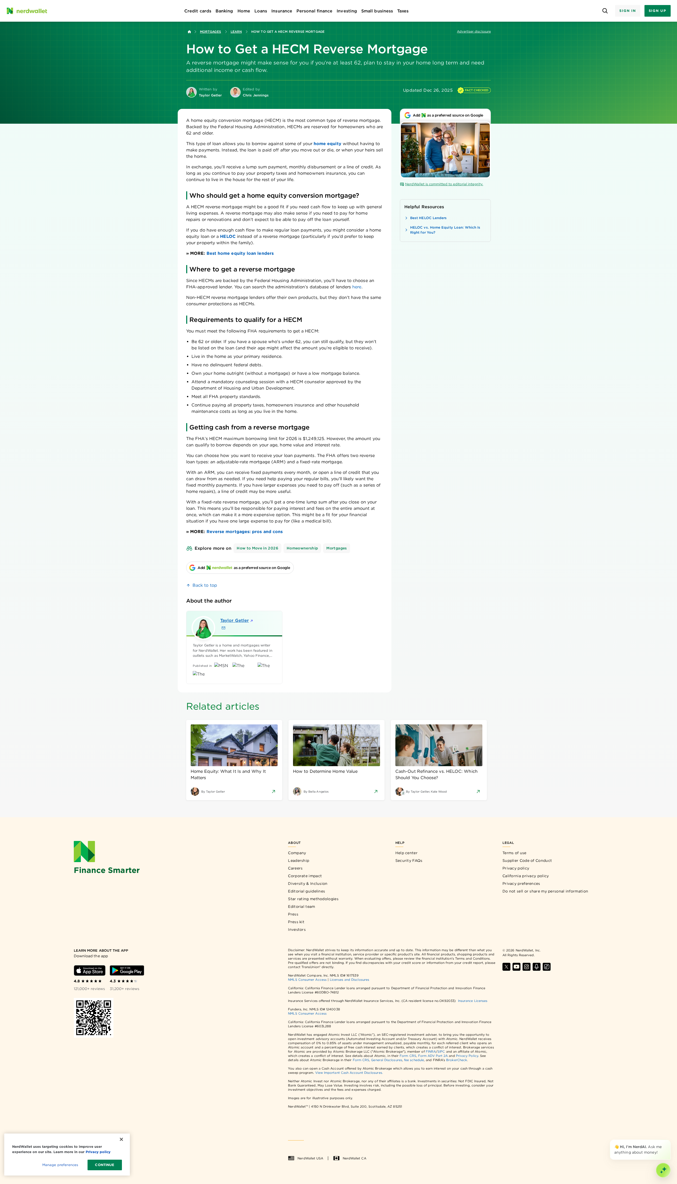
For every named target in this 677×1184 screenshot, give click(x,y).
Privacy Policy (467, 1056)
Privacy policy (515, 868)
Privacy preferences (521, 883)
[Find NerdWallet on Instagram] (526, 967)
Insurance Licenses (472, 1001)
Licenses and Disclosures (349, 980)
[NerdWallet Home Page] (26, 11)
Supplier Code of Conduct (527, 860)
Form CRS (408, 1056)
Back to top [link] (205, 585)
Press (293, 914)
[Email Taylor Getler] (223, 628)
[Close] (669, 1140)
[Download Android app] (127, 970)
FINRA (431, 1051)
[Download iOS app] (90, 970)
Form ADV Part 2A (433, 1056)
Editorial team (301, 906)
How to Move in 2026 (257, 548)
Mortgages (210, 32)
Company (297, 853)
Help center (406, 853)
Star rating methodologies (313, 899)
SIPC (441, 1051)
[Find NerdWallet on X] (506, 967)
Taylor (234, 620)
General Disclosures (386, 1060)
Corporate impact (305, 876)
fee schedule (414, 1060)
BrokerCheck (456, 1060)
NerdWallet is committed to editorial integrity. (444, 184)
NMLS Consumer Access (307, 980)
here (356, 286)
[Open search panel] (605, 11)
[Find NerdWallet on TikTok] (547, 967)
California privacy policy (525, 876)
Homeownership (302, 548)
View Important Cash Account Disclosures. (349, 1073)
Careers (295, 868)
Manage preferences (60, 1165)
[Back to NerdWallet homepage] (189, 32)
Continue (104, 1165)
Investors (297, 929)
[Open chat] (663, 1170)
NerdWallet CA (354, 1158)
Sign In (627, 11)
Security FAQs (409, 860)
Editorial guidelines (306, 891)
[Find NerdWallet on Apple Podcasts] (537, 967)
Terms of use (514, 853)
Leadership (298, 860)
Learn (236, 32)
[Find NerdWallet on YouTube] (516, 967)
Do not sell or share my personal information (545, 891)
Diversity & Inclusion (307, 883)
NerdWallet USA (310, 1158)
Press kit (296, 922)
